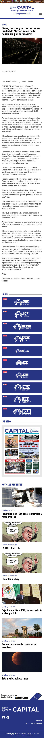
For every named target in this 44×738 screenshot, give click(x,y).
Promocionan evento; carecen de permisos (19, 646)
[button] (40, 15)
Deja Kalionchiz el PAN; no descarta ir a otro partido (22, 612)
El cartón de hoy (10, 578)
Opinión (4, 544)
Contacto (38, 721)
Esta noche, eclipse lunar (15, 678)
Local (4, 510)
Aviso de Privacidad (34, 724)
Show (4, 25)
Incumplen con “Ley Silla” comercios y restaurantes (22, 515)
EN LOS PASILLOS (11, 547)
